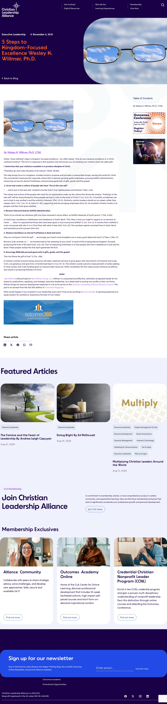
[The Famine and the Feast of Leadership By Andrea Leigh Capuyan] (27, 403)
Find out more (13, 617)
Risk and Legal (141, 453)
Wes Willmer (9, 278)
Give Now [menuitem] (134, 8)
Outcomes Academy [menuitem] (52, 679)
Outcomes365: (89, 291)
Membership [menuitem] (136, 4)
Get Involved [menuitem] (69, 4)
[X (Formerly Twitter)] (133, 696)
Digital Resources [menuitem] (71, 8)
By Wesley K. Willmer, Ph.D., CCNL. (22, 152)
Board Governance (144, 434)
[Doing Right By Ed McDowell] (83, 403)
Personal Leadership (10, 427)
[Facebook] (125, 696)
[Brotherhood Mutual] (149, 150)
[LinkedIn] (147, 696)
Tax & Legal (146, 447)
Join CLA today (95, 509)
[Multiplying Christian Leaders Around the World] (139, 403)
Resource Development (123, 434)
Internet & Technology (145, 440)
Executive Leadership (122, 453)
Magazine (54, 287)
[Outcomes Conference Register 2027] (149, 122)
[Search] (162, 4)
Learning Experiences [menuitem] (104, 8)
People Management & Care (145, 427)
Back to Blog (11, 78)
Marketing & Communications (126, 447)
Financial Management (123, 440)
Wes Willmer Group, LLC (41, 278)
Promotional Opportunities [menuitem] (54, 684)
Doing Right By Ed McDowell (76, 435)
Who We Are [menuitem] (100, 4)
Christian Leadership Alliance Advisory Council (92, 284)
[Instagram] (140, 696)
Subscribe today (142, 669)
